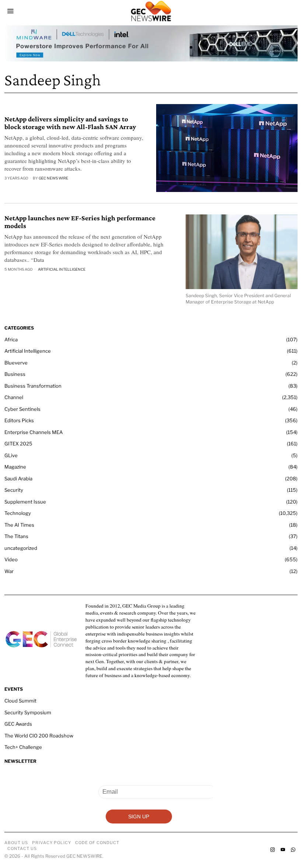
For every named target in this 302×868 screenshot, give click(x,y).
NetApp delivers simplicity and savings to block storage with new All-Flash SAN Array (70, 123)
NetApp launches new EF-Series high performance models (79, 222)
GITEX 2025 (18, 444)
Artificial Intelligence (61, 269)
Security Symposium (27, 712)
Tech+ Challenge (23, 747)
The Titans (16, 536)
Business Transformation (33, 386)
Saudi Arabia (18, 478)
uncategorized (20, 548)
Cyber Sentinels (22, 409)
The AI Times (19, 525)
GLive (11, 455)
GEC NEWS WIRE (53, 178)
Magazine (15, 467)
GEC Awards (18, 724)
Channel (13, 397)
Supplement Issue (25, 502)
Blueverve (16, 363)
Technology (17, 513)
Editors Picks (19, 420)
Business (14, 374)
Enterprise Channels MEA (33, 432)
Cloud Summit (20, 701)
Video (11, 559)
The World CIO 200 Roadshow (38, 736)
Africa (11, 339)
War (9, 571)
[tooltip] (272, 849)
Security (13, 490)
